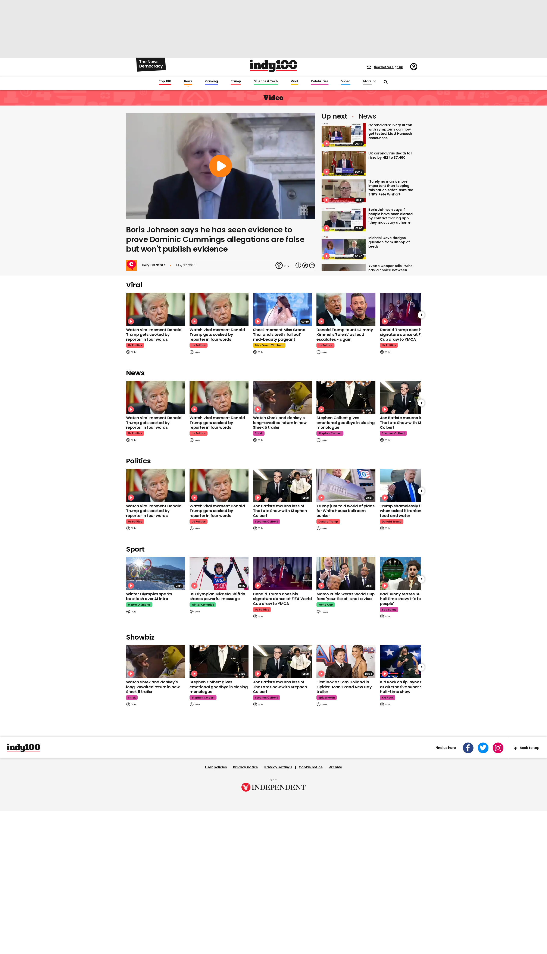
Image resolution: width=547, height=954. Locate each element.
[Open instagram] (498, 748)
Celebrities (319, 81)
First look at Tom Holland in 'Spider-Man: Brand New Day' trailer (344, 686)
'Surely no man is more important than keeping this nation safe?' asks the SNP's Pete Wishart (390, 188)
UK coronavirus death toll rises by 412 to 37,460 (390, 155)
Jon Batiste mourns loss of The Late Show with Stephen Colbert (407, 422)
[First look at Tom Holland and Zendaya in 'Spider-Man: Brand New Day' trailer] (345, 661)
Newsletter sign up (388, 67)
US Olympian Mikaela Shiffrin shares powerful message (217, 596)
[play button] (220, 166)
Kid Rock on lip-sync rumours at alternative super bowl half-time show (408, 686)
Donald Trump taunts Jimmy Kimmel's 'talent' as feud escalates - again (344, 334)
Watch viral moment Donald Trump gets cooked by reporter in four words (154, 334)
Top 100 (165, 81)
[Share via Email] (312, 265)
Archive (335, 767)
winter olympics (139, 604)
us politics (135, 345)
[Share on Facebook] (298, 265)
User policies (216, 767)
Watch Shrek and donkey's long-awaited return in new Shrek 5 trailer (279, 422)
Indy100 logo (273, 66)
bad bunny (389, 609)
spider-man (326, 697)
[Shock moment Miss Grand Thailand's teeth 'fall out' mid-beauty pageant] (282, 309)
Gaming (211, 81)
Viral (294, 81)
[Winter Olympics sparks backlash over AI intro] (155, 573)
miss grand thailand (269, 345)
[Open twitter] (483, 748)
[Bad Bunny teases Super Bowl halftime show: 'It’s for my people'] (409, 573)
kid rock (387, 697)
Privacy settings (278, 767)
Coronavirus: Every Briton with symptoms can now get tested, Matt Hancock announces (390, 131)
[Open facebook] (468, 748)
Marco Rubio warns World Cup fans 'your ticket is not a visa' (345, 596)
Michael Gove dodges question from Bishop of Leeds (389, 242)
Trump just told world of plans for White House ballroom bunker (345, 510)
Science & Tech (266, 81)
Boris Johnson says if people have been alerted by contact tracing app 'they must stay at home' (390, 216)
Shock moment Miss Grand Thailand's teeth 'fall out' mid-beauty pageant (279, 334)
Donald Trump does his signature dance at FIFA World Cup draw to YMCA (409, 334)
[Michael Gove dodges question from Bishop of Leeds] (344, 248)
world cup (325, 604)
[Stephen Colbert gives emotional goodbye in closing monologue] (345, 397)
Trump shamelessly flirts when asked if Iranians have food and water (407, 510)
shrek (259, 433)
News (188, 81)
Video (345, 81)
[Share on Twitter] (305, 265)
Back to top (530, 748)
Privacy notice (245, 767)
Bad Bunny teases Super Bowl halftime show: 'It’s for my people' (408, 598)
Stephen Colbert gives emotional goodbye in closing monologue (345, 422)
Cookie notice (311, 767)
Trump (236, 81)
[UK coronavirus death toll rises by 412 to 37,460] (344, 163)
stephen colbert (329, 433)
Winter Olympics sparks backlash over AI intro (149, 596)
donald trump (328, 521)
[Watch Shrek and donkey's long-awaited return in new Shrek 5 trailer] (282, 397)
